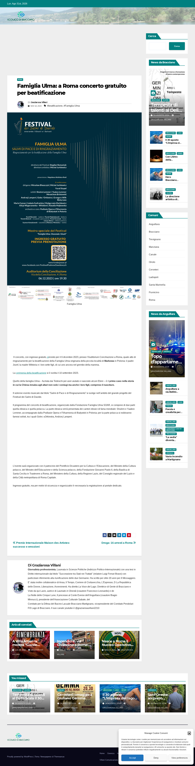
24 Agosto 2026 (161, 367)
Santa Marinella (157, 285)
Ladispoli (153, 277)
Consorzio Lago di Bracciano (173, 429)
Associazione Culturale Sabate (70, 599)
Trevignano (155, 239)
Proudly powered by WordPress (20, 757)
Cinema (61, 690)
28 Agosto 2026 (68, 703)
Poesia (169, 406)
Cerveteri (153, 269)
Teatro (166, 100)
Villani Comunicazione (109, 760)
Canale (152, 254)
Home (102, 753)
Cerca (152, 36)
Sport (168, 136)
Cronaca (167, 351)
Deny (156, 758)
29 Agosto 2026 (161, 115)
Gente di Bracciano (119, 586)
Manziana (154, 247)
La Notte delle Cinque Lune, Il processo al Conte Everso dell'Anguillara (64, 595)
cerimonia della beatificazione (31, 373)
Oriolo (152, 262)
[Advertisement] (74, 54)
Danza (180, 153)
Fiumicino (154, 292)
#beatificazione (55, 106)
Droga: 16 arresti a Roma (117, 542)
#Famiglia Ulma (72, 106)
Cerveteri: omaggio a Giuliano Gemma (74, 696)
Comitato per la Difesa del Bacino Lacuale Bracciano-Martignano (61, 604)
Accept (132, 758)
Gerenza (110, 753)
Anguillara (154, 224)
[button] (189, 733)
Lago (180, 133)
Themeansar (59, 757)
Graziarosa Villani (39, 102)
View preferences (179, 758)
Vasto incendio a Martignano (173, 458)
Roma (20, 79)
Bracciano (156, 100)
